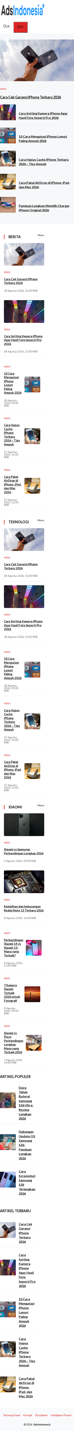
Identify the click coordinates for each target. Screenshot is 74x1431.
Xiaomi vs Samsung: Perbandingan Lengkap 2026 (23, 851)
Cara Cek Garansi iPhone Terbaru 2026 (30, 97)
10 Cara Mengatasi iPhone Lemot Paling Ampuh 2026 (13, 383)
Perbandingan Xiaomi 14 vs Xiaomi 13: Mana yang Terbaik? (13, 947)
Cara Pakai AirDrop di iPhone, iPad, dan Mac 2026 (12, 484)
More (41, 235)
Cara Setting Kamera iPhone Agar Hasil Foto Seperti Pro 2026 (23, 340)
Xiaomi (7, 842)
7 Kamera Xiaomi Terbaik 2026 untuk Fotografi (12, 992)
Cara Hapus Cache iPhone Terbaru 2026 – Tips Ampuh (12, 434)
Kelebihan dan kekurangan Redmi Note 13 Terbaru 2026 (24, 908)
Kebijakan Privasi (61, 1415)
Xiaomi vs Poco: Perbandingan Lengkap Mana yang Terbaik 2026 (13, 1042)
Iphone (3, 88)
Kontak (27, 1415)
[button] (6, 26)
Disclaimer (41, 1415)
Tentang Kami (11, 1415)
